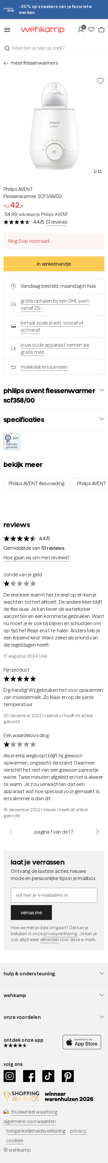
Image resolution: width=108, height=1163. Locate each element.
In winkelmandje (54, 264)
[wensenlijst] (93, 29)
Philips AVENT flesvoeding (36, 483)
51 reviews (56, 222)
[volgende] (97, 832)
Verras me (31, 913)
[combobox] (54, 48)
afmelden (49, 939)
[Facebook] (29, 1076)
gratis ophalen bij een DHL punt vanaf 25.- (55, 304)
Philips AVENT (18, 189)
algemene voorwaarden (30, 1121)
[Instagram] (10, 1076)
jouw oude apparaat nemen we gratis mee (55, 348)
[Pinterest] (68, 1076)
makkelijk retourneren (44, 367)
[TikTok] (48, 1076)
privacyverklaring (60, 933)
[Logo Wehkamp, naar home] (39, 30)
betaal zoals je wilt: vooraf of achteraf (52, 326)
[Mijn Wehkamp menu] (82, 29)
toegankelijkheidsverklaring (35, 1131)
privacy (78, 1131)
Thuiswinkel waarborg (34, 1112)
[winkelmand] (101, 29)
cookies (14, 1140)
